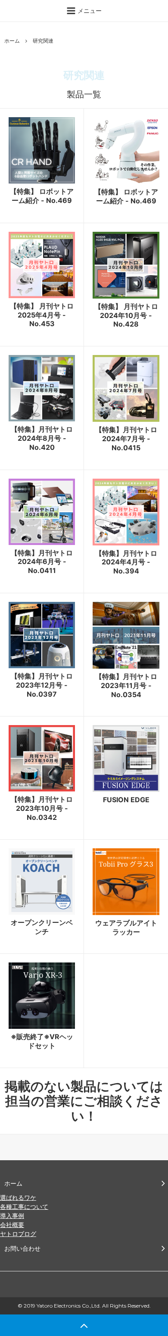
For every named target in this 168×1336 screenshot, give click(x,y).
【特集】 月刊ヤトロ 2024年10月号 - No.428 (126, 315)
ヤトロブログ (18, 1233)
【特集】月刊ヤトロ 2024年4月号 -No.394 (126, 562)
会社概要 (12, 1224)
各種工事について (24, 1206)
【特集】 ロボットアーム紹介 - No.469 (42, 196)
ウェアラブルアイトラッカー (126, 927)
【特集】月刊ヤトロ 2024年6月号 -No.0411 (42, 561)
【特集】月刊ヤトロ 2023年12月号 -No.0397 (42, 685)
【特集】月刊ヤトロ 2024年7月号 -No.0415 (126, 438)
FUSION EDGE (126, 799)
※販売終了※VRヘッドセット (42, 1041)
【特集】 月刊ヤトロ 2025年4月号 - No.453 (42, 315)
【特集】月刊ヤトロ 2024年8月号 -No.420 (42, 438)
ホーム (12, 40)
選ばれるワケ (18, 1197)
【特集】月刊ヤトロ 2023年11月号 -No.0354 (126, 685)
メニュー (89, 10)
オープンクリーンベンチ (42, 927)
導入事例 (12, 1215)
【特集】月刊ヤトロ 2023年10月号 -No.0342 (42, 808)
